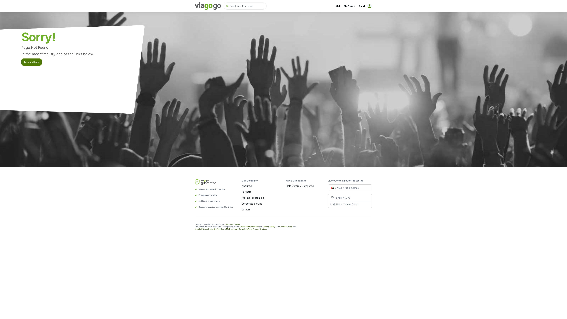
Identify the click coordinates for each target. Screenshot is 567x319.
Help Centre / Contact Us (300, 185)
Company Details (232, 224)
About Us (247, 185)
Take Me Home (31, 62)
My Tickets (350, 6)
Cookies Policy (285, 227)
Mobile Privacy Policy (204, 229)
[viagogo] (208, 6)
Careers (246, 209)
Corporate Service (252, 203)
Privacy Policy (269, 227)
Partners (246, 191)
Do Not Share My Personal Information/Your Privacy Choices (240, 229)
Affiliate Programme (253, 197)
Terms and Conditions (249, 227)
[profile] (369, 6)
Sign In (362, 6)
